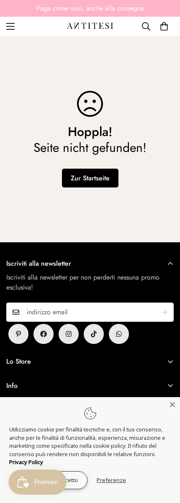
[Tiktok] (94, 334)
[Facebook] (43, 334)
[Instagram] (69, 334)
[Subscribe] (164, 312)
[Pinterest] (18, 334)
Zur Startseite (90, 178)
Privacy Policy (26, 462)
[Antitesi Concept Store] (90, 26)
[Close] (172, 404)
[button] (164, 26)
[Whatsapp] (119, 334)
